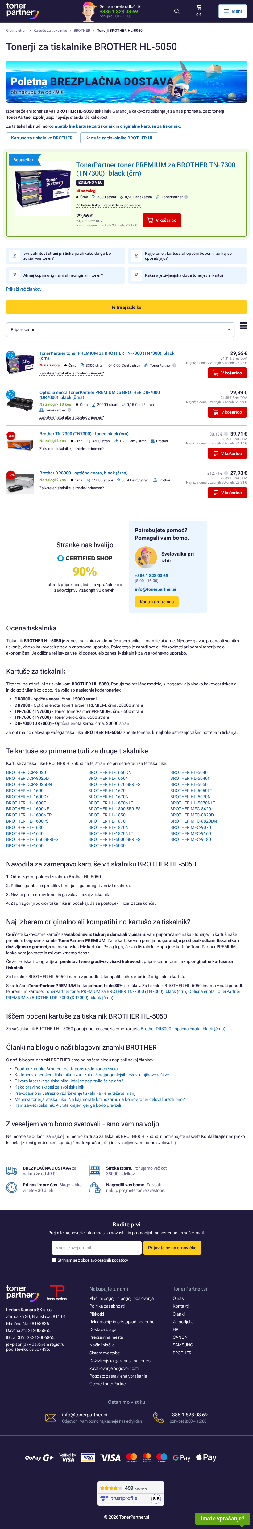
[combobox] (120, 329)
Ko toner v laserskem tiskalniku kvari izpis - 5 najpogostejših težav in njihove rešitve (92, 1074)
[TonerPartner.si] (22, 11)
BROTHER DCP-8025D (27, 778)
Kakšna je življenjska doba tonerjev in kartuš (184, 275)
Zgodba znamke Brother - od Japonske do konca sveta (66, 1068)
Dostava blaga (103, 1329)
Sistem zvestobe (104, 1352)
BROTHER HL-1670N (108, 796)
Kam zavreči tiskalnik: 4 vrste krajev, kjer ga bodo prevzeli (68, 1105)
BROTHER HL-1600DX (27, 796)
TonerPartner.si (190, 1289)
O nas (178, 1298)
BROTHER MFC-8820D (192, 814)
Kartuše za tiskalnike (50, 30)
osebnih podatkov (112, 1260)
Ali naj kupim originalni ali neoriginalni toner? (63, 275)
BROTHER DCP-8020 (26, 772)
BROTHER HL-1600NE (27, 808)
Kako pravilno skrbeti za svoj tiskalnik (49, 1087)
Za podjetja (183, 1321)
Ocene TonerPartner (108, 1383)
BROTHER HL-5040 (189, 772)
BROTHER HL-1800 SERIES (114, 808)
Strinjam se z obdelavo (93, 1260)
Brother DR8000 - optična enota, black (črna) (83, 472)
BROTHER (82, 30)
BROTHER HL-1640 (25, 833)
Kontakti (181, 1306)
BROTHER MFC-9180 (190, 839)
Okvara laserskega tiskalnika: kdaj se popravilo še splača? (69, 1080)
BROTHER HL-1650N (108, 778)
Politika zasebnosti (107, 1306)
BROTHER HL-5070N (190, 796)
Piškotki (96, 1314)
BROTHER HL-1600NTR (29, 814)
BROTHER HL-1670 (107, 790)
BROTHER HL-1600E (26, 802)
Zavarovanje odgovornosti (114, 1368)
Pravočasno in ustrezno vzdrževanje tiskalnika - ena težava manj (75, 1093)
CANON (180, 1337)
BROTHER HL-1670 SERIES (114, 784)
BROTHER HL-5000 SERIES (114, 839)
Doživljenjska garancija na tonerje (120, 1360)
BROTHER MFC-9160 (190, 833)
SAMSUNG (183, 1344)
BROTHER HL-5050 (189, 784)
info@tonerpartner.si (155, 589)
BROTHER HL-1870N (108, 827)
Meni (237, 11)
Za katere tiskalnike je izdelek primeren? (108, 205)
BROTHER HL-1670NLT (110, 802)
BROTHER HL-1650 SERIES (32, 839)
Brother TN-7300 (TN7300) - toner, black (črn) (84, 433)
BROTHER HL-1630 (25, 827)
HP (175, 1329)
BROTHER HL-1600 (25, 790)
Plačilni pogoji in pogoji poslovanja (121, 1298)
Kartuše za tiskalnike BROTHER (42, 137)
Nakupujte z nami (108, 1289)
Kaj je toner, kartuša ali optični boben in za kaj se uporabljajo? (188, 255)
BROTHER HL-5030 (107, 845)
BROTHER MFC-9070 (190, 827)
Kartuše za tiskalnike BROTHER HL (119, 137)
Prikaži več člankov (23, 289)
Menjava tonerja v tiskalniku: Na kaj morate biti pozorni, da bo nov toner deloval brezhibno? (100, 1099)
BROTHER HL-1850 (107, 814)
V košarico (166, 220)
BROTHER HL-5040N (190, 778)
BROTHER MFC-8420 (190, 808)
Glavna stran (16, 30)
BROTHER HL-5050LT (191, 790)
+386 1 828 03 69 (119, 11)
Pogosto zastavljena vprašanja (118, 1376)
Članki (179, 1314)
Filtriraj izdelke (126, 307)
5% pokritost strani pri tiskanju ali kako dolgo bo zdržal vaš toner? (67, 255)
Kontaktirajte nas (157, 601)
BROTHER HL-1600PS (27, 821)
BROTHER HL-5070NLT (192, 802)
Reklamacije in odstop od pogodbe (121, 1321)
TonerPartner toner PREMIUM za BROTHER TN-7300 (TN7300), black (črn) (115, 991)
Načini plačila (102, 1344)
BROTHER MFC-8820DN (193, 821)
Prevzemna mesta (106, 1337)
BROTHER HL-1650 (25, 845)
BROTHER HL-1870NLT (110, 833)
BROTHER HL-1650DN (109, 772)
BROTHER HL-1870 (107, 821)
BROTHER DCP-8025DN (29, 784)
